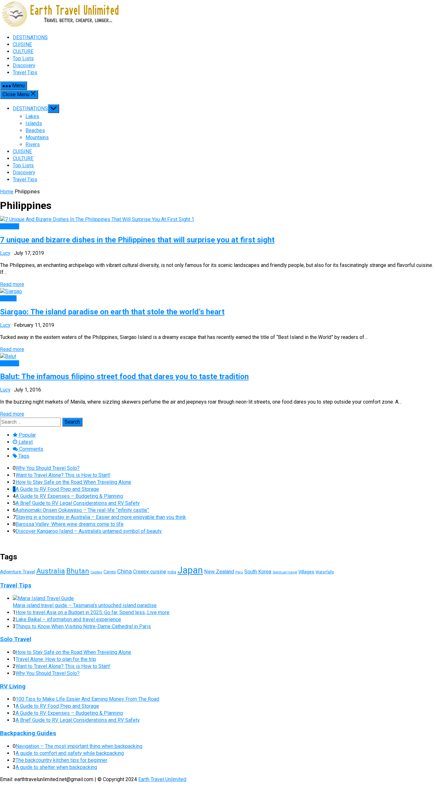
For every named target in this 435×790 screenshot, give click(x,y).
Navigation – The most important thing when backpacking (79, 746)
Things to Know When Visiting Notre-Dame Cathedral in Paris (83, 626)
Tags (23, 456)
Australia (50, 571)
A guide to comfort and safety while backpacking (70, 753)
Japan (190, 570)
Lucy (5, 253)
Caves (109, 571)
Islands (33, 123)
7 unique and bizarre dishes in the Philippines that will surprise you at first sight (137, 239)
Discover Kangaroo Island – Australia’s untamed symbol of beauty (89, 531)
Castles (96, 572)
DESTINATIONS (30, 108)
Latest (25, 442)
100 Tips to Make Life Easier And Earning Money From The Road (87, 699)
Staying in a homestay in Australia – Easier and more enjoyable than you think (101, 517)
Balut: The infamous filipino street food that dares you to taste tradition (124, 376)
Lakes (32, 116)
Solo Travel (15, 639)
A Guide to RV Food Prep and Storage (57, 489)
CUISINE (22, 151)
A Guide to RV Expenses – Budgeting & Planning (69, 496)
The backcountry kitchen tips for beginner (61, 760)
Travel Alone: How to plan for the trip (56, 659)
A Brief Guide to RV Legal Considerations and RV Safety (78, 503)
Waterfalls (325, 572)
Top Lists (23, 165)
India (172, 572)
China (124, 571)
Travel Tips (25, 179)
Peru (239, 572)
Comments (30, 449)
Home (6, 192)
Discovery (24, 172)
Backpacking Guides (28, 733)
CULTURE (23, 158)
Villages (306, 572)
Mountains (37, 137)
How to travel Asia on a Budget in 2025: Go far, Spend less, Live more (92, 612)
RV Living (12, 686)
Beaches (35, 130)
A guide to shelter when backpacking (56, 767)
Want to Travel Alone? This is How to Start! (63, 475)
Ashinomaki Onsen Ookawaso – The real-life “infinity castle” (82, 510)
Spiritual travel (285, 572)
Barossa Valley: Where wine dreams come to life (70, 524)
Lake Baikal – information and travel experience (68, 619)
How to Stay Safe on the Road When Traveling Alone (73, 482)
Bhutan (77, 571)
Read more (12, 284)
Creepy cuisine (149, 572)
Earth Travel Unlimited (162, 779)
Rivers (32, 144)
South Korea (257, 572)
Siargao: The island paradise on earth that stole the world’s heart (112, 311)
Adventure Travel (17, 572)
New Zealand (219, 572)
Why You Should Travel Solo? (48, 468)
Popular (27, 435)
